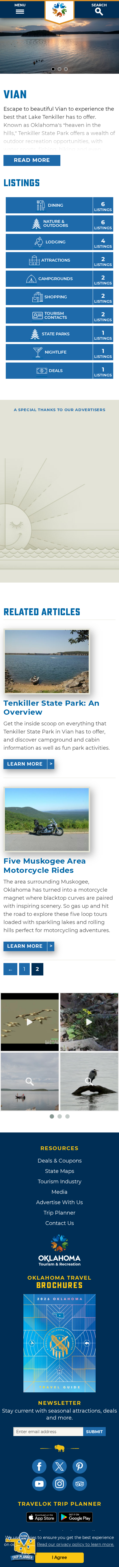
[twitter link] (59, 1466)
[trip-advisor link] (79, 1484)
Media (59, 1192)
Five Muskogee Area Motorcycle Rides (44, 866)
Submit (94, 1431)
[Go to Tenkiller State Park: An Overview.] (46, 661)
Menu (19, 5)
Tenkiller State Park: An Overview (51, 708)
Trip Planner (59, 1213)
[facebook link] (39, 1466)
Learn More (25, 764)
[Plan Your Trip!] (21, 1547)
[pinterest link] (79, 1466)
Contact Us (59, 1223)
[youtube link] (39, 1484)
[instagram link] (59, 1484)
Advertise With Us (59, 1202)
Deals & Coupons (60, 1161)
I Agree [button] (59, 1557)
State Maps (59, 1171)
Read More (32, 160)
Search (99, 5)
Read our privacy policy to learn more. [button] (75, 1544)
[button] (20, 9)
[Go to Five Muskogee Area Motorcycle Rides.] (46, 820)
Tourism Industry (59, 1181)
